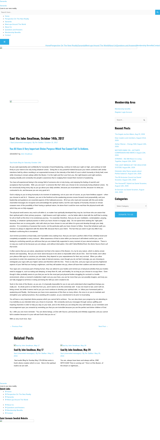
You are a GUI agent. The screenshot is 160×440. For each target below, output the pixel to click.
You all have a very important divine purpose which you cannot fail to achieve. (49, 148)
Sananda (3, 1)
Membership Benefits (13, 32)
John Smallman (26, 154)
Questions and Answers (13, 30)
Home (7, 16)
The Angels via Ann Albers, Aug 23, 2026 (130, 134)
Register (118, 112)
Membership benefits (122, 109)
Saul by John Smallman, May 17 (28, 349)
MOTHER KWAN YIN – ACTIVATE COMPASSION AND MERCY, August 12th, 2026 (130, 152)
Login (124, 112)
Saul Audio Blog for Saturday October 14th (25, 162)
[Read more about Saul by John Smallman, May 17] (27, 345)
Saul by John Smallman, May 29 (75, 349)
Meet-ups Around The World (15, 24)
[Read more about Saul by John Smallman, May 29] (73, 345)
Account (129, 112)
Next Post (103, 326)
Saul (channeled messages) (21, 142)
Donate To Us (126, 215)
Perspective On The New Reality (17, 19)
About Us (8, 27)
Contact (8, 35)
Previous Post (16, 326)
